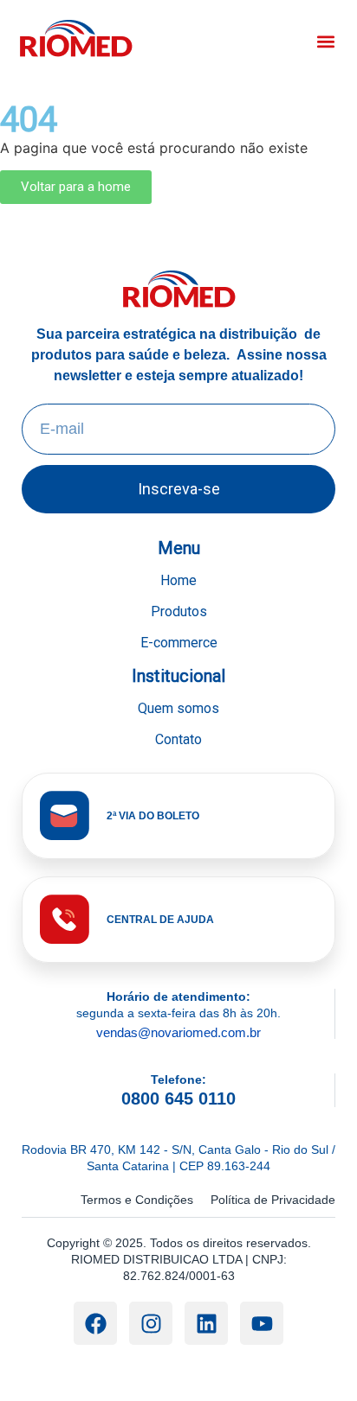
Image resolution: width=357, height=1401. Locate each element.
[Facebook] (95, 1323)
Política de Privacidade (273, 1200)
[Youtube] (261, 1323)
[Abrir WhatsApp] (314, 1357)
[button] (325, 41)
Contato (178, 739)
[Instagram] (150, 1323)
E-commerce (178, 642)
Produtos (179, 611)
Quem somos (178, 708)
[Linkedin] (206, 1323)
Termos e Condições (137, 1200)
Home (178, 580)
